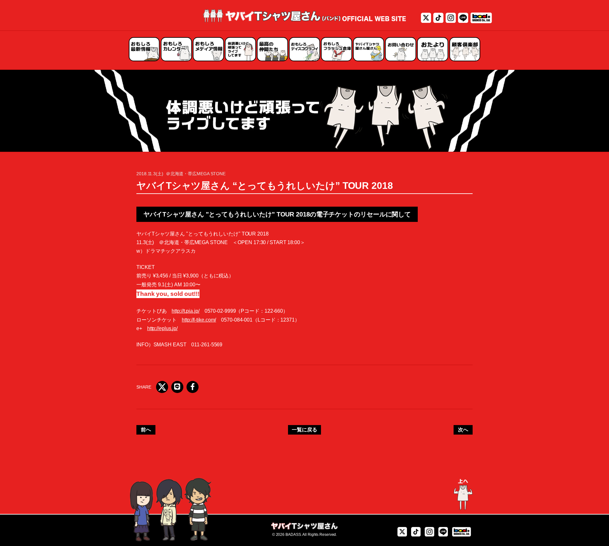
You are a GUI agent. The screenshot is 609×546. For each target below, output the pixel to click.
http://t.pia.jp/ (185, 311)
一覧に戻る (304, 429)
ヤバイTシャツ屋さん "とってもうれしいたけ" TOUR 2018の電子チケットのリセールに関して (277, 214)
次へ (463, 429)
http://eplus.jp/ (162, 328)
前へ (146, 429)
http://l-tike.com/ (199, 320)
